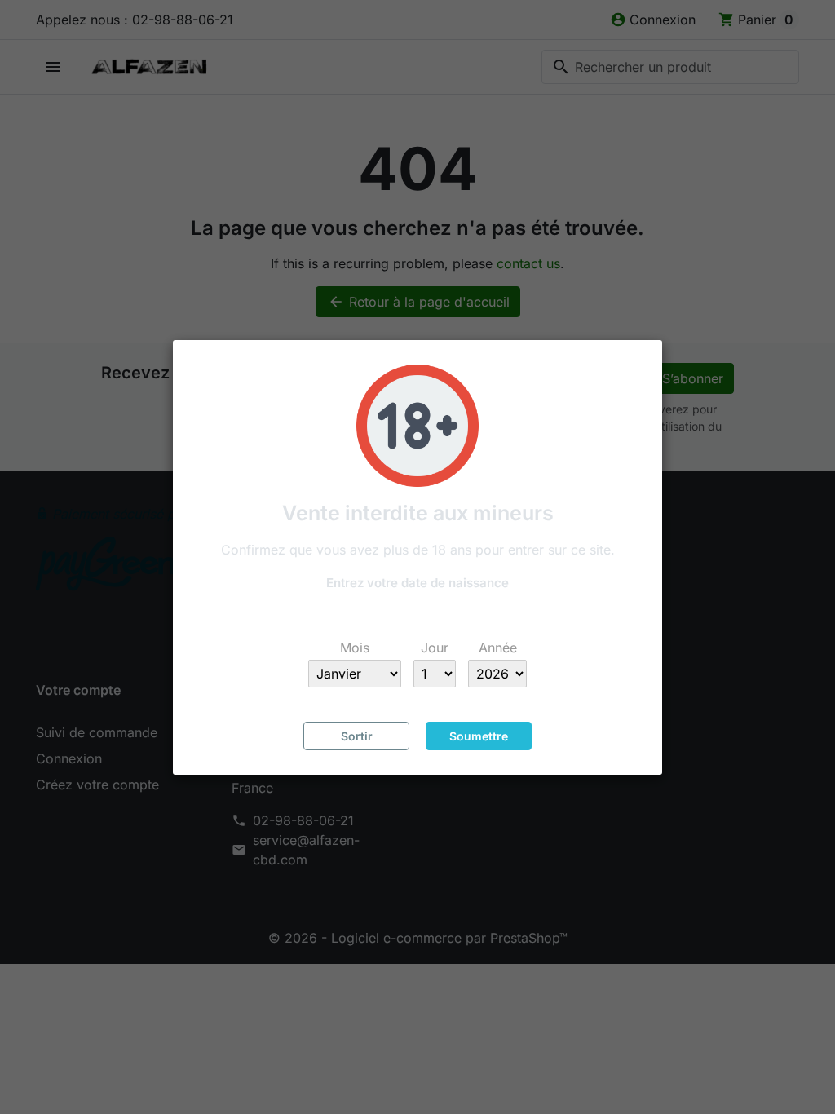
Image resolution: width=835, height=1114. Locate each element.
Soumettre (478, 736)
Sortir (357, 736)
